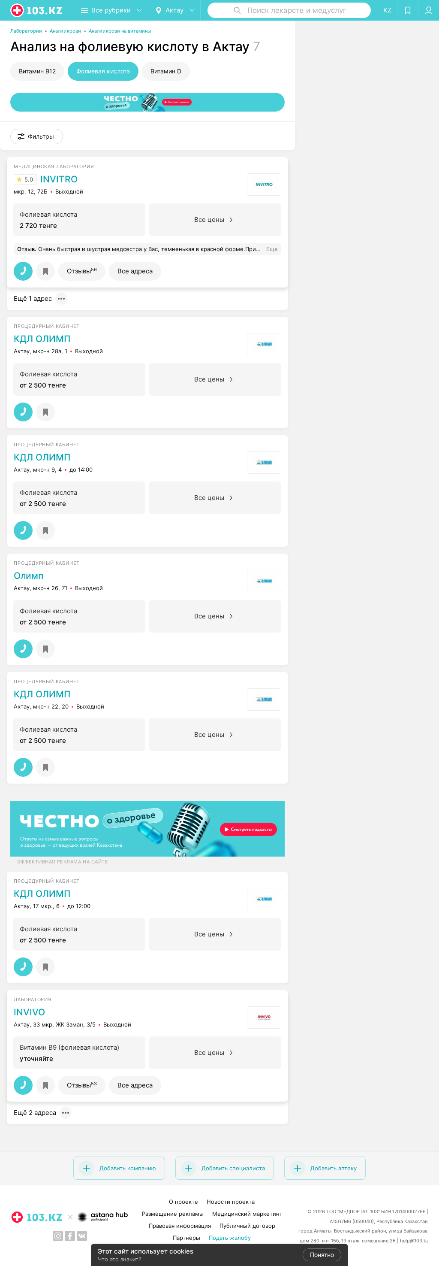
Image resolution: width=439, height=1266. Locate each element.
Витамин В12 (37, 71)
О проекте (183, 1201)
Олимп (28, 576)
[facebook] (70, 1236)
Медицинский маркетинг (247, 1213)
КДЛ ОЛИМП (42, 339)
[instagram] (58, 1236)
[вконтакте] (82, 1236)
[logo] (36, 10)
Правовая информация (180, 1225)
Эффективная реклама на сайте (62, 862)
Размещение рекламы (173, 1213)
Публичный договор (247, 1225)
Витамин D (165, 71)
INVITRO (59, 179)
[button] (36, 136)
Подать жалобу (230, 1237)
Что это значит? (119, 1259)
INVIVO (29, 1012)
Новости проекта (231, 1201)
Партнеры (186, 1237)
